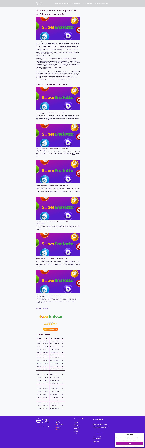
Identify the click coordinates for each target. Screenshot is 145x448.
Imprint (94, 439)
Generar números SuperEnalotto (50, 329)
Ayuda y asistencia (97, 423)
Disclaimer (95, 442)
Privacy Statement (97, 438)
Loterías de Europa (88, 3)
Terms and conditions (97, 436)
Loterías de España (65, 3)
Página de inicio (58, 3)
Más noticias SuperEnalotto (42, 308)
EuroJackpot (76, 425)
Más (107, 3)
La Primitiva (76, 422)
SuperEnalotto (77, 427)
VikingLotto (76, 433)
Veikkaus (76, 431)
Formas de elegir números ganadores (101, 426)
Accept (129, 443)
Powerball (76, 430)
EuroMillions (76, 424)
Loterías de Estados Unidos (77, 3)
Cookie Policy (96, 441)
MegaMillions (77, 428)
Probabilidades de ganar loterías (100, 424)
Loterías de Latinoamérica (100, 3)
